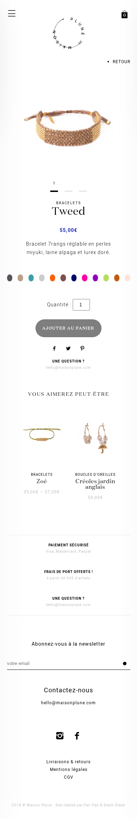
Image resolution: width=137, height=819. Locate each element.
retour (120, 62)
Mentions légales (68, 769)
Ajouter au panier (68, 328)
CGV (68, 777)
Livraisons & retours (68, 762)
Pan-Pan (91, 805)
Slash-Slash (114, 805)
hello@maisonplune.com (68, 367)
